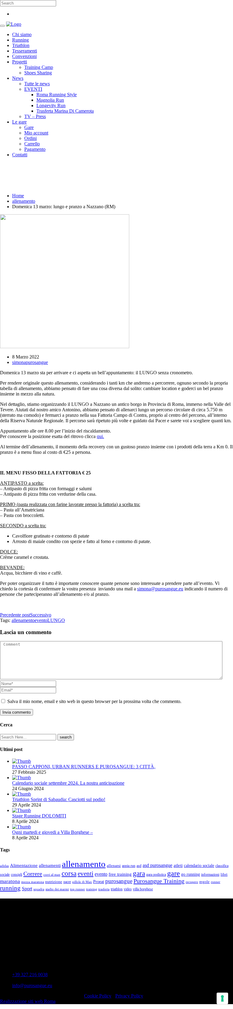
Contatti (19, 154)
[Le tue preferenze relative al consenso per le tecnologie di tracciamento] (222, 998)
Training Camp (38, 67)
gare (173, 873)
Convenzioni (24, 56)
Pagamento (35, 149)
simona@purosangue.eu (160, 588)
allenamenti (50, 865)
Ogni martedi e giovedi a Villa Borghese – (52, 832)
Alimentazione (24, 865)
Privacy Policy (129, 995)
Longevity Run (51, 105)
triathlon (117, 889)
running (10, 888)
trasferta (104, 889)
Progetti (19, 61)
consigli (16, 875)
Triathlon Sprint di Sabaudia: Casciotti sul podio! (58, 799)
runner (215, 882)
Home (18, 195)
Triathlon (20, 45)
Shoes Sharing (38, 72)
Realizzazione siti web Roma (28, 1001)
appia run (128, 866)
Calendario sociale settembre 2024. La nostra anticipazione (68, 783)
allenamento (23, 201)
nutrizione (53, 881)
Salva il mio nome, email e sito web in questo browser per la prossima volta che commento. (94, 701)
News (17, 78)
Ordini (30, 138)
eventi (85, 873)
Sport (27, 888)
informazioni (210, 875)
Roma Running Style (56, 94)
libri (224, 874)
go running (190, 874)
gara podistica (156, 874)
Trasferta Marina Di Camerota (65, 111)
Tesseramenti (24, 50)
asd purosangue (157, 865)
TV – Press (35, 116)
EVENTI (33, 89)
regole (204, 881)
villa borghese (143, 889)
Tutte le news (37, 83)
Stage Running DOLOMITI (39, 815)
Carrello (32, 143)
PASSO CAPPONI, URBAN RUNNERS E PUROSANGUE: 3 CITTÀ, (83, 766)
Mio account (36, 132)
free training (120, 874)
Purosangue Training (158, 881)
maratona (10, 881)
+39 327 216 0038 (30, 974)
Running (20, 39)
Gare (29, 127)
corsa (69, 873)
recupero (192, 882)
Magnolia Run (50, 100)
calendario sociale (199, 865)
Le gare (19, 121)
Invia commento (16, 712)
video (128, 889)
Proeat (98, 881)
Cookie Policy (97, 995)
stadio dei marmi (57, 889)
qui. (100, 436)
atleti (178, 865)
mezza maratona (32, 882)
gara (139, 873)
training (91, 889)
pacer (67, 882)
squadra (38, 889)
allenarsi (114, 865)
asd (139, 866)
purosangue (118, 881)
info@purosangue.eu (32, 985)
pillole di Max (82, 882)
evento (41, 620)
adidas (4, 866)
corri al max (51, 874)
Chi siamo (22, 34)
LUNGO (56, 620)
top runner (77, 889)
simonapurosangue (30, 362)
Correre (32, 873)
